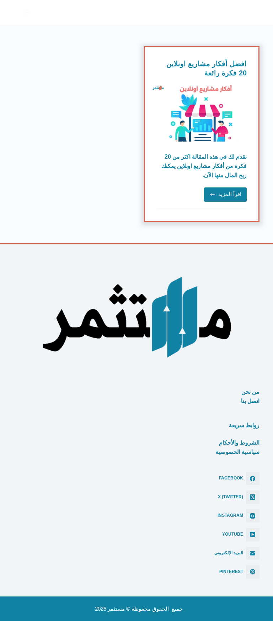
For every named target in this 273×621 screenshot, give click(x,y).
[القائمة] (23, 12)
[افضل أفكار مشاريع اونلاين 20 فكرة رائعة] (201, 113)
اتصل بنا (250, 401)
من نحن (250, 392)
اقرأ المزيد (225, 196)
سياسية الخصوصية (237, 452)
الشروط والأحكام (239, 443)
